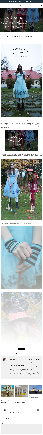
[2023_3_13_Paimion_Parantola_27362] (21, 391)
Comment (2, 423)
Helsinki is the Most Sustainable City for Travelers (33, 399)
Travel (30, 395)
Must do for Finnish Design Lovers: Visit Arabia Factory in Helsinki (14, 411)
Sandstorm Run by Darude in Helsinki (7, 401)
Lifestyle (2, 398)
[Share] (5, 353)
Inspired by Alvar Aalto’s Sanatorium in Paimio (20, 401)
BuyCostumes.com (23, 120)
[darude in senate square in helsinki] (7, 391)
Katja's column (19, 34)
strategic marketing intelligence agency (17, 365)
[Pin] (11, 353)
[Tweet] (8, 353)
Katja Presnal (12, 359)
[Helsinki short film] (35, 389)
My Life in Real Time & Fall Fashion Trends (29, 411)
